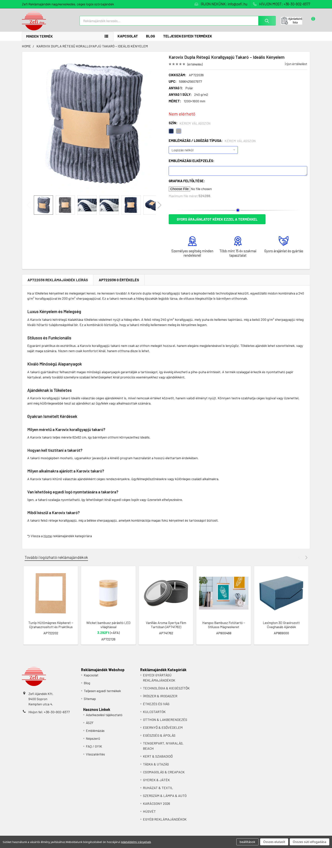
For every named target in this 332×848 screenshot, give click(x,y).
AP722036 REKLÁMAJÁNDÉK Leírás (57, 280)
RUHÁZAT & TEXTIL (158, 788)
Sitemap (90, 699)
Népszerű (93, 738)
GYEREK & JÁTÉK (156, 780)
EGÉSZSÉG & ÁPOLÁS (159, 735)
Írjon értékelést (296, 64)
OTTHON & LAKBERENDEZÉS (165, 719)
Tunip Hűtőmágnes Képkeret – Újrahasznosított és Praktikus (50, 624)
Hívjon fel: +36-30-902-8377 (49, 712)
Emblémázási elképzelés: (191, 161)
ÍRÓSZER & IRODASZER (160, 696)
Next (159, 205)
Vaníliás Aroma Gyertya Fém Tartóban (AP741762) (166, 624)
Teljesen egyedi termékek (187, 36)
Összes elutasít (274, 842)
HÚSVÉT (149, 811)
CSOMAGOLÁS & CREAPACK (164, 772)
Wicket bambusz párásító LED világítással (108, 624)
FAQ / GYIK (94, 746)
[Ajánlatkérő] (295, 21)
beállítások (247, 842)
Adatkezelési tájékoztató (104, 715)
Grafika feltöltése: (187, 181)
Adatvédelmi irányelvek (136, 842)
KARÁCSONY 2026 (156, 803)
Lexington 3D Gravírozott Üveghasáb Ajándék (281, 624)
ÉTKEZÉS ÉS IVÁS (156, 704)
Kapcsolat (128, 36)
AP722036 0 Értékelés (119, 280)
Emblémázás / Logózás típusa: (212, 140)
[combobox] (178, 21)
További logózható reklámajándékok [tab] (56, 557)
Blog (150, 36)
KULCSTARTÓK (154, 712)
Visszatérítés (95, 754)
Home (47, 536)
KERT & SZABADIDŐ (158, 756)
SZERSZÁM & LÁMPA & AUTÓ (165, 795)
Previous (28, 205)
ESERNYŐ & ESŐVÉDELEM (163, 727)
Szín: (190, 123)
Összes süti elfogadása (309, 842)
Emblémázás (95, 730)
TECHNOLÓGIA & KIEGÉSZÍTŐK (166, 688)
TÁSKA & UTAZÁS (156, 764)
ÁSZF (90, 723)
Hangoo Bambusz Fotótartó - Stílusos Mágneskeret (223, 624)
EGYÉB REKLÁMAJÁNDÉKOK (165, 819)
